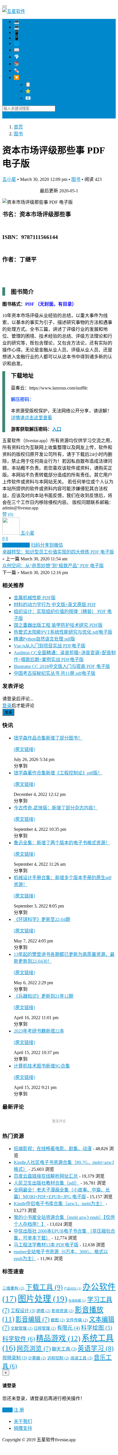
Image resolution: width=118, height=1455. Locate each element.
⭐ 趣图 (33, 91)
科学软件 (18, 1338)
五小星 (9, 179)
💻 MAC (22, 27)
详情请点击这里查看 (31, 417)
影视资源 (63, 1311)
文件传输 (77, 1320)
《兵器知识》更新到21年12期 (43, 996)
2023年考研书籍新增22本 (39, 1031)
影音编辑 (32, 1319)
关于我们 (23, 1421)
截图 (58, 1320)
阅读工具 (81, 1358)
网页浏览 (34, 1348)
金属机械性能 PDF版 (35, 597)
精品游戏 (58, 1338)
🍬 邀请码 (24, 70)
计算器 (37, 1358)
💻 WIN (22, 21)
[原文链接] (24, 749)
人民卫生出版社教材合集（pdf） (46, 1183)
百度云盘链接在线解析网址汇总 (46, 1176)
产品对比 (72, 1288)
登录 (6, 115)
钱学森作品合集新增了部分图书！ (48, 738)
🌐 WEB (22, 43)
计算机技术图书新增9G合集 (42, 1065)
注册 (17, 115)
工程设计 (23, 1310)
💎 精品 (22, 56)
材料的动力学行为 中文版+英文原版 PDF (55, 604)
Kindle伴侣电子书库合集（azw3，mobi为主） (59, 1203)
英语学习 (96, 1348)
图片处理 (42, 1298)
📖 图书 (22, 50)
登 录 (7, 1409)
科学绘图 (96, 1328)
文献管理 (22, 1328)
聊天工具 (64, 1349)
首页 (18, 126)
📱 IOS (21, 32)
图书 (18, 133)
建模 (43, 1311)
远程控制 (58, 1358)
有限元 (68, 1328)
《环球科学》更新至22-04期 (42, 919)
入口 (56, 429)
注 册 (19, 1409)
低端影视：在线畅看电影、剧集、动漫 (53, 1148)
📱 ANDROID (28, 37)
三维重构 (13, 1288)
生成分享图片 (16, 545)
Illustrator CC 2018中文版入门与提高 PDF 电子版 (62, 666)
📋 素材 (33, 84)
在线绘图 (77, 1300)
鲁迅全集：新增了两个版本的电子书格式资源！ (62, 842)
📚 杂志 (22, 63)
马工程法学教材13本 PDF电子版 (46, 1244)
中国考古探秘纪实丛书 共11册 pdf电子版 (54, 673)
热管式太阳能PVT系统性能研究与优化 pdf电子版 (63, 632)
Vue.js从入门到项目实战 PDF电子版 (49, 645)
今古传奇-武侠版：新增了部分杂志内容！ (56, 807)
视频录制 (14, 1358)
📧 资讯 (33, 98)
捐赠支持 (23, 1428)
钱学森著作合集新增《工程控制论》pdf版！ (58, 772)
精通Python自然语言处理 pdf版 (44, 638)
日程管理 (45, 1328)
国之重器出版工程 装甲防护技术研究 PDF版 (58, 625)
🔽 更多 (22, 77)
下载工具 (44, 1287)
